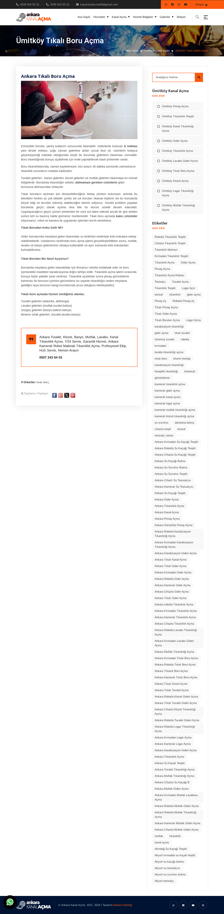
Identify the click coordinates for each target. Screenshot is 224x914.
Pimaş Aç (160, 301)
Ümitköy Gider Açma (174, 140)
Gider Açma (188, 262)
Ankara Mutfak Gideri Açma (171, 788)
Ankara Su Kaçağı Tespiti (170, 493)
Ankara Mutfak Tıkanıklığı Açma (174, 651)
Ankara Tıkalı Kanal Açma (170, 559)
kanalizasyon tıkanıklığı (169, 326)
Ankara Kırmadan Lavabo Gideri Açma (174, 643)
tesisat (159, 294)
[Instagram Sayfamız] (179, 4)
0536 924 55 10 (29, 4)
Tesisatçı (160, 281)
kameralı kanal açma (167, 397)
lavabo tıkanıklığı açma (169, 352)
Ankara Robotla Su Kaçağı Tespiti (175, 448)
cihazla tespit (163, 429)
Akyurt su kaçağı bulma (169, 861)
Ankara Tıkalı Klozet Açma (171, 683)
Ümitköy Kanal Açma (157, 50)
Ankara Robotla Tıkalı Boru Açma (175, 664)
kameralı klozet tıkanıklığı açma (174, 416)
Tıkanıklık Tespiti (165, 288)
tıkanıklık (175, 294)
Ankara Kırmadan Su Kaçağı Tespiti (176, 441)
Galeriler (165, 17)
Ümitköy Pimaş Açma (175, 106)
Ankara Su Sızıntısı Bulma (171, 467)
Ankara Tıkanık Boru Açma (171, 671)
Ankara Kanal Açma (167, 512)
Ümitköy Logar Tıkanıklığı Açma (178, 193)
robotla (185, 339)
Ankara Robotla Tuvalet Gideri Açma (177, 720)
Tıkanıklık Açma (164, 262)
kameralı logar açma (167, 403)
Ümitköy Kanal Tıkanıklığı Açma (178, 128)
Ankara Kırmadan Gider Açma (173, 572)
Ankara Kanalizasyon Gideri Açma (175, 553)
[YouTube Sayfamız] (185, 4)
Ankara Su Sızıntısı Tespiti (171, 473)
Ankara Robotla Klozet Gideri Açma (176, 696)
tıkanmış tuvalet (164, 339)
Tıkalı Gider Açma (166, 313)
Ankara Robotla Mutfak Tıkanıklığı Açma (175, 814)
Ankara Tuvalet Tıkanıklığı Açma (174, 769)
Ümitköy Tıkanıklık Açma (177, 150)
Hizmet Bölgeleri (143, 17)
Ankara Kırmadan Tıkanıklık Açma (176, 610)
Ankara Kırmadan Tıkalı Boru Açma (176, 658)
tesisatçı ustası (164, 435)
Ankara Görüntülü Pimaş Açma (173, 525)
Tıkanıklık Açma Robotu (169, 275)
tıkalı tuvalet (182, 333)
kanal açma (162, 842)
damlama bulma (184, 422)
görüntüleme (162, 377)
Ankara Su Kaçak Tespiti (170, 763)
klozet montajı (182, 358)
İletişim (199, 4)
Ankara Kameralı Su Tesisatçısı (174, 486)
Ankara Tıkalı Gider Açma (170, 566)
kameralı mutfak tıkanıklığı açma (175, 409)
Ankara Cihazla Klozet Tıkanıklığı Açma (175, 711)
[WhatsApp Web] (166, 4)
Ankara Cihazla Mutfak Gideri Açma (176, 829)
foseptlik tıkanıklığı (166, 371)
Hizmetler (99, 17)
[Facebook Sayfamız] (172, 4)
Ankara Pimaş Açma (167, 518)
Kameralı (189, 371)
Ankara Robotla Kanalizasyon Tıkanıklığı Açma (173, 534)
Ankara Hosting (122, 905)
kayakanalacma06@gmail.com (99, 4)
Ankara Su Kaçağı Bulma (170, 461)
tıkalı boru (42, 382)
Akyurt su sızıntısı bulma (170, 874)
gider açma (194, 294)
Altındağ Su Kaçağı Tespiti (171, 848)
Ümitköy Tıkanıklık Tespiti (178, 116)
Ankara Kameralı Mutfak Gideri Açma (177, 823)
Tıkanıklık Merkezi (166, 249)
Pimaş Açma (162, 269)
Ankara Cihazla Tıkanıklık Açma (174, 623)
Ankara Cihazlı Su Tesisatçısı (173, 480)
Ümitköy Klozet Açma (175, 180)
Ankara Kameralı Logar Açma (173, 743)
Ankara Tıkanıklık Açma (169, 506)
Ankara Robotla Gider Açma (172, 578)
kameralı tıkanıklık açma (170, 384)
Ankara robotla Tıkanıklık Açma (174, 604)
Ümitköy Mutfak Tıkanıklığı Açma (178, 207)
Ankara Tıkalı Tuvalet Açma (171, 690)
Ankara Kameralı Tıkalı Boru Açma (176, 677)
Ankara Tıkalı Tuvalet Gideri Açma (176, 703)
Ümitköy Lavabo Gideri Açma (180, 160)
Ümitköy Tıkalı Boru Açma (178, 170)
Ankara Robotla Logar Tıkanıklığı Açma (175, 729)
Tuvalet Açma (180, 281)
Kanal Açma (119, 17)
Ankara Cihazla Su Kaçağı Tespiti (175, 454)
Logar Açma (193, 320)
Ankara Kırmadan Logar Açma (173, 737)
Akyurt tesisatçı (164, 880)
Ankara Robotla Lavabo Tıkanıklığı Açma (176, 632)
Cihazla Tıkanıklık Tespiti (170, 243)
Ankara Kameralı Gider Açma (172, 585)
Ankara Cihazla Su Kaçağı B (172, 782)
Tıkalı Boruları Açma (167, 320)
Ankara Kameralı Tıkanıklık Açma (175, 617)
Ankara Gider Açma (167, 499)
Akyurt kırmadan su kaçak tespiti (175, 855)
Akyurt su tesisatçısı (167, 868)
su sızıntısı (161, 422)
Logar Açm (188, 288)
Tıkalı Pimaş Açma (166, 307)
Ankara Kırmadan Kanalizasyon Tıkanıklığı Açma (174, 544)
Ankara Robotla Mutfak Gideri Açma (177, 806)
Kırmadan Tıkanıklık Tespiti (171, 256)
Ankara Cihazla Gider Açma (172, 591)
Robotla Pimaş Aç (183, 301)
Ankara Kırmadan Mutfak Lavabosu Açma (176, 797)
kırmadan (160, 345)
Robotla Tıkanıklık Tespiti (170, 236)
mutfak (159, 836)
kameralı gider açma (167, 390)
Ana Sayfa (84, 17)
